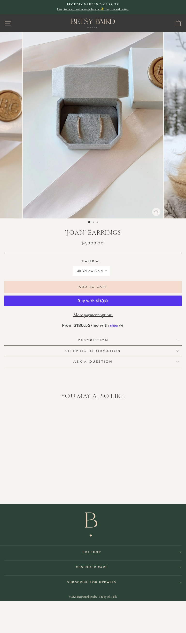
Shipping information (93, 351)
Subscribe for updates (91, 582)
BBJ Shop (92, 552)
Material (91, 261)
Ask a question (93, 361)
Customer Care (92, 567)
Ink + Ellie (112, 597)
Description (93, 340)
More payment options (93, 315)
